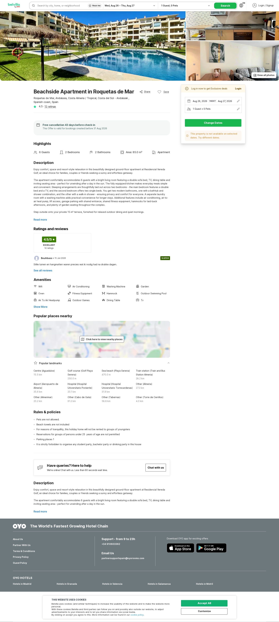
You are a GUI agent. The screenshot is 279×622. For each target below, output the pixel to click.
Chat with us (156, 467)
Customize (204, 611)
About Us (18, 539)
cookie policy (137, 614)
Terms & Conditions (24, 551)
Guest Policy (20, 563)
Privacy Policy (21, 557)
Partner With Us (22, 545)
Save (166, 91)
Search (225, 5)
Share (147, 91)
